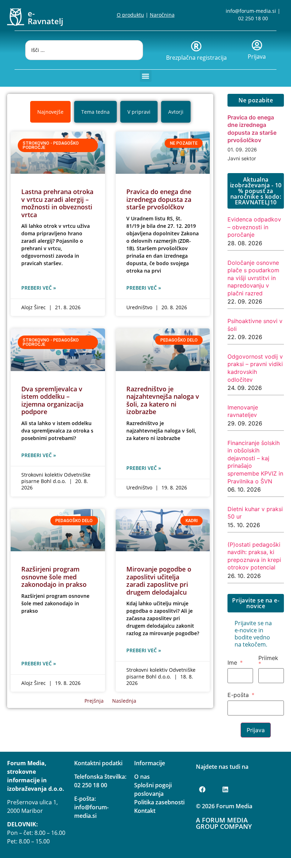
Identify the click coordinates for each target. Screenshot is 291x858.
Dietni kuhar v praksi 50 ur (255, 512)
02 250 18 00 (253, 18)
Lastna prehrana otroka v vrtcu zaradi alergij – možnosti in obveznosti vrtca (57, 203)
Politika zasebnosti (159, 802)
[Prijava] (257, 45)
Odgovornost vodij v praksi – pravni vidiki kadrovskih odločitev (255, 368)
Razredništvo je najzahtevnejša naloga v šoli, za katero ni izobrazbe (162, 400)
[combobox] (84, 50)
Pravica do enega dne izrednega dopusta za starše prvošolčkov (158, 199)
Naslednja (124, 700)
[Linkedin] (225, 789)
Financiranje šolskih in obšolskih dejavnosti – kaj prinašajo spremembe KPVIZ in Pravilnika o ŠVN (255, 462)
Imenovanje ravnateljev (242, 411)
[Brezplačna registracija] (196, 46)
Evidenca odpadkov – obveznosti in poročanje (254, 227)
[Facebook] (202, 789)
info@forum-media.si (251, 10)
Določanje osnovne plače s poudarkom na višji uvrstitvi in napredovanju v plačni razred (253, 278)
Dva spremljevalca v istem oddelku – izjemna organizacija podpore (52, 400)
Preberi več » (38, 287)
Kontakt (144, 811)
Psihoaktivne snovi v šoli (254, 324)
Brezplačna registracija (196, 57)
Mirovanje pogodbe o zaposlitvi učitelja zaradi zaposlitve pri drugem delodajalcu (158, 580)
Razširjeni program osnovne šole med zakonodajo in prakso (54, 577)
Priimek (268, 658)
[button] (146, 76)
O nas (142, 777)
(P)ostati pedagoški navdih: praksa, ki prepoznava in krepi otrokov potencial (254, 556)
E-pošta (238, 695)
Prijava (257, 56)
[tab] (50, 112)
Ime (232, 662)
